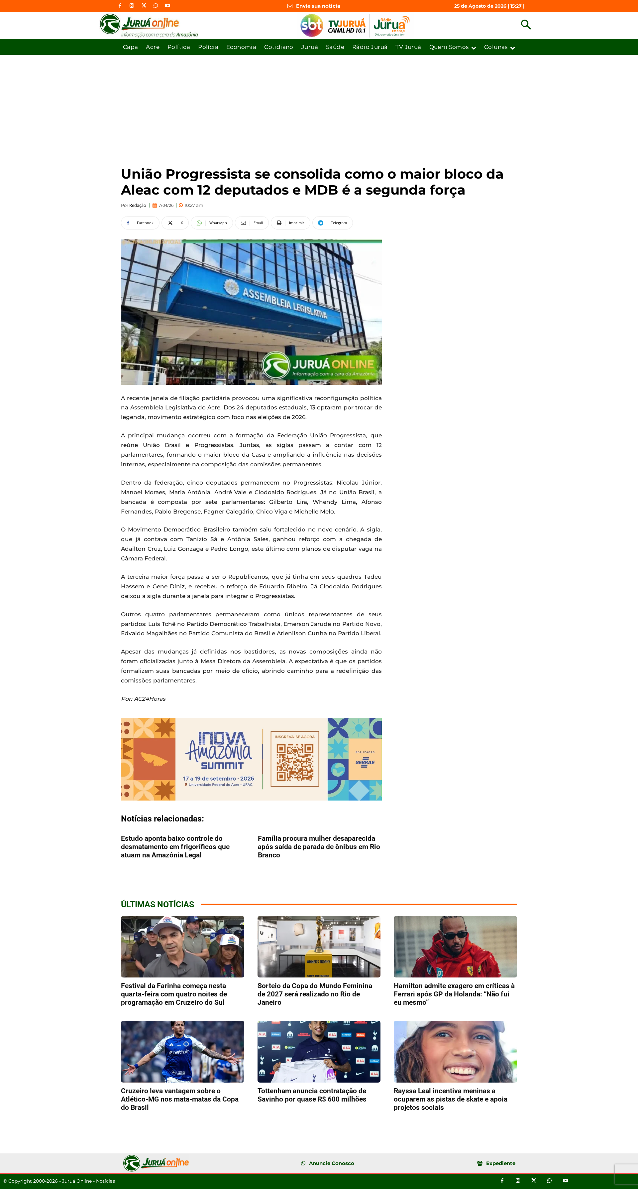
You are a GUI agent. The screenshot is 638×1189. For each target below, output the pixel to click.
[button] (526, 25)
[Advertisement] (319, 104)
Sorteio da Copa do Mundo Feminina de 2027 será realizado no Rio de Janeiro (315, 994)
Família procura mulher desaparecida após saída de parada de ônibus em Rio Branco (319, 846)
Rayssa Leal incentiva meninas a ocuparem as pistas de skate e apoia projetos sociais (450, 1099)
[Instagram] (132, 6)
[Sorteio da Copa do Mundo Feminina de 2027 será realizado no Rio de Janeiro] (319, 946)
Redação (137, 205)
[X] (144, 6)
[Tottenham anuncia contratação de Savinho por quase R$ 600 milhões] (319, 1051)
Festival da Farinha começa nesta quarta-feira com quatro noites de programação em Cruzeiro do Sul (174, 994)
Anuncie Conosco (331, 1163)
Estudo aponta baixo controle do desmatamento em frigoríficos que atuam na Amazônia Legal (175, 846)
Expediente (500, 1163)
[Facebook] (120, 6)
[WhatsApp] (156, 6)
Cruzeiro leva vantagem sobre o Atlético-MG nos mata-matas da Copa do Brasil (180, 1099)
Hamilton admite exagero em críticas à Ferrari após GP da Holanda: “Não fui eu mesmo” (454, 994)
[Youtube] (168, 6)
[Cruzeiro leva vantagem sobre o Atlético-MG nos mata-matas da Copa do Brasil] (182, 1051)
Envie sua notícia (318, 6)
